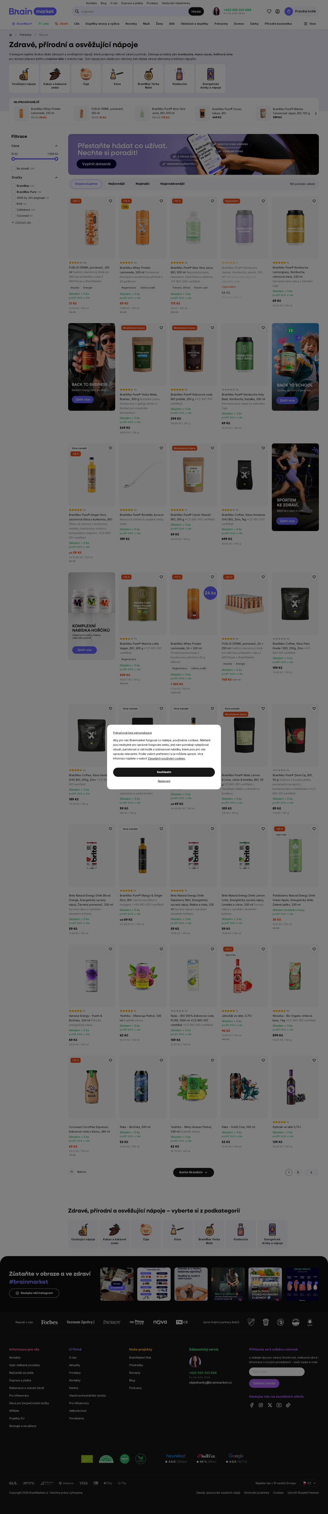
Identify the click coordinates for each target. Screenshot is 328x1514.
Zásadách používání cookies (166, 758)
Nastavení (164, 781)
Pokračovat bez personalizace (132, 732)
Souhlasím (164, 772)
